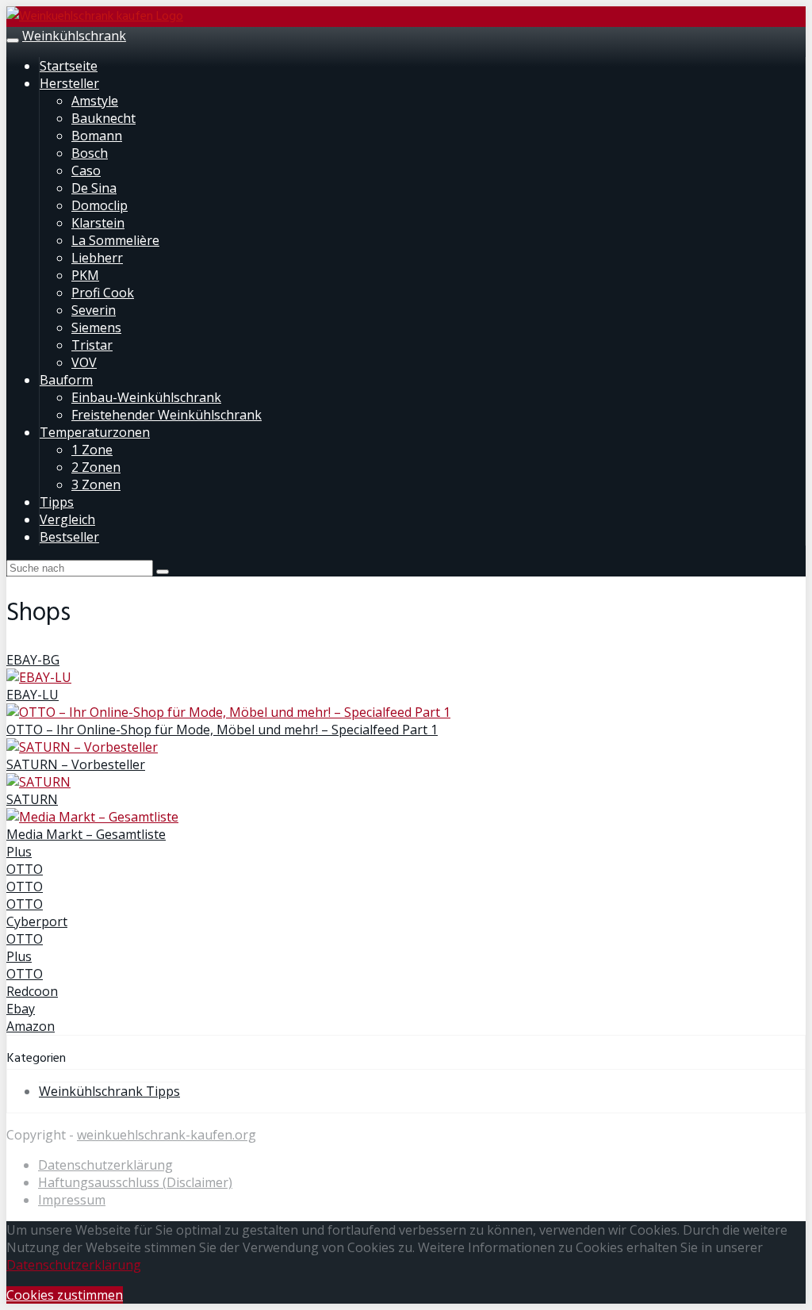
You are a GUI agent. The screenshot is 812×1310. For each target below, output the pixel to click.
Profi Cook (102, 292)
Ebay (20, 1008)
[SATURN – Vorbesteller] (82, 747)
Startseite (69, 66)
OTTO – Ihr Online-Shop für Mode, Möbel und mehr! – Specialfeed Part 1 (222, 729)
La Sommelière (115, 240)
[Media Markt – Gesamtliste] (92, 816)
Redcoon (32, 991)
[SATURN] (38, 782)
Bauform (66, 380)
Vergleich (67, 519)
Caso (86, 170)
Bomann (96, 135)
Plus (19, 851)
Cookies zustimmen (64, 1295)
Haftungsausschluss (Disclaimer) (135, 1182)
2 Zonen (96, 467)
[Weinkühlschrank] (94, 16)
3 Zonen (96, 484)
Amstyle (94, 100)
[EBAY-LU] (38, 677)
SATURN (32, 799)
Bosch (89, 153)
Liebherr (97, 257)
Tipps (57, 502)
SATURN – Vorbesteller (75, 764)
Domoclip (99, 205)
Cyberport (36, 921)
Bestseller (69, 537)
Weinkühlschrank (74, 35)
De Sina (94, 188)
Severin (93, 310)
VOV (84, 362)
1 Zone (92, 449)
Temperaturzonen (95, 432)
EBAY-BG (32, 659)
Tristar (92, 345)
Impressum (71, 1199)
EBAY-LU (32, 694)
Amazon (30, 1026)
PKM (85, 275)
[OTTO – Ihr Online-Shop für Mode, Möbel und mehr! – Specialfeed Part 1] (228, 712)
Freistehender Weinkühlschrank (166, 414)
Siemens (96, 327)
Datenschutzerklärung (105, 1165)
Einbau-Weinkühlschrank (146, 397)
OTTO (24, 869)
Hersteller (69, 83)
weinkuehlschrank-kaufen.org (166, 1134)
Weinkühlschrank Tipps (109, 1091)
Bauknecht (103, 118)
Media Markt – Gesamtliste (86, 834)
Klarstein (97, 223)
